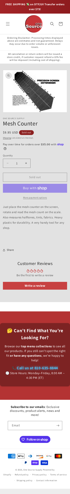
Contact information (46, 480)
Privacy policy (39, 474)
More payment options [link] (35, 197)
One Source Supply (32, 469)
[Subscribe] (57, 425)
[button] (8, 24)
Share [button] (10, 250)
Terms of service (58, 474)
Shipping (7, 138)
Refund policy (22, 474)
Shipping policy (25, 480)
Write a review (35, 286)
